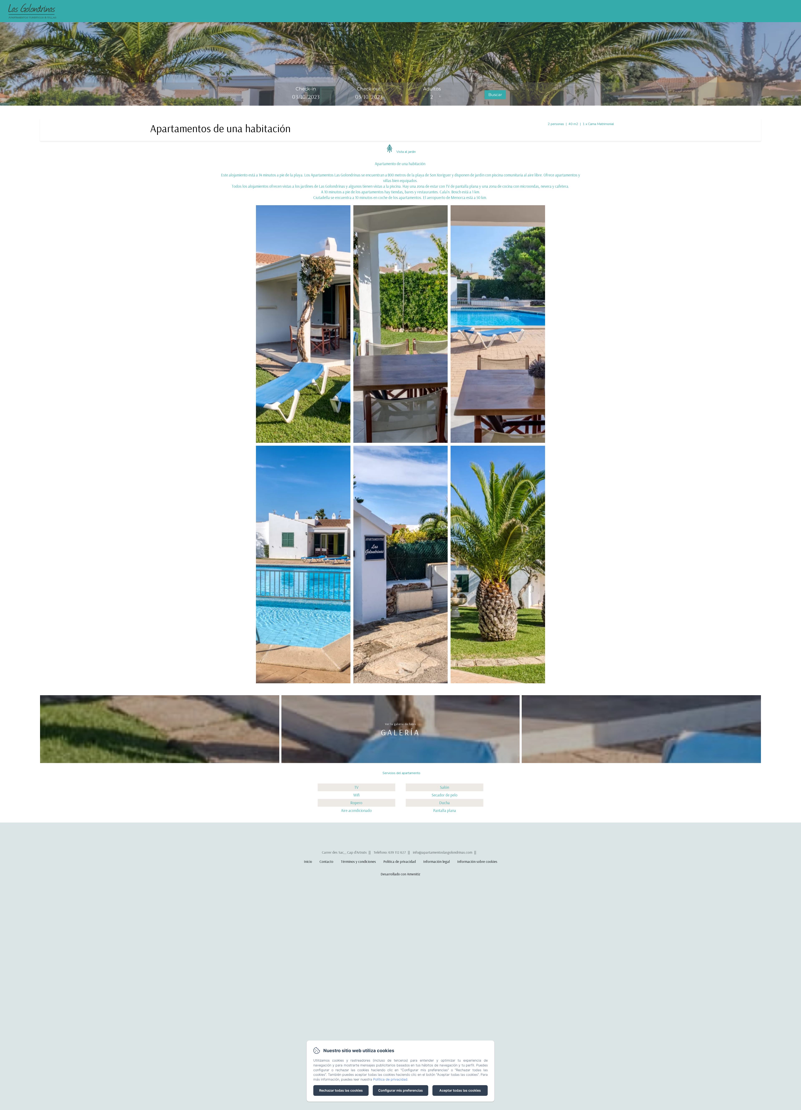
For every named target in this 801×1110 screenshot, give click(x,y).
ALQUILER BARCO (757, 11)
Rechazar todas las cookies (341, 1090)
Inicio (651, 11)
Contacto (719, 11)
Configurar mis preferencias (400, 1090)
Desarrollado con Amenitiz (400, 874)
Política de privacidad (399, 861)
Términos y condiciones (358, 861)
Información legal (436, 861)
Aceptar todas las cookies (460, 1090)
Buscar (495, 94)
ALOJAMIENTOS (682, 11)
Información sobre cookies (477, 861)
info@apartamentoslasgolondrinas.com (442, 852)
